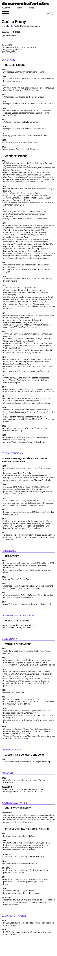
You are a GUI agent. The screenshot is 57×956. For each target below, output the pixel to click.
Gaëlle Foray (14, 21)
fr (49, 13)
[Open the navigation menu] (5, 13)
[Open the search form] (53, 13)
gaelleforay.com (8, 52)
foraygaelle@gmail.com (12, 49)
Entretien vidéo (9, 473)
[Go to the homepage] (25, 5)
